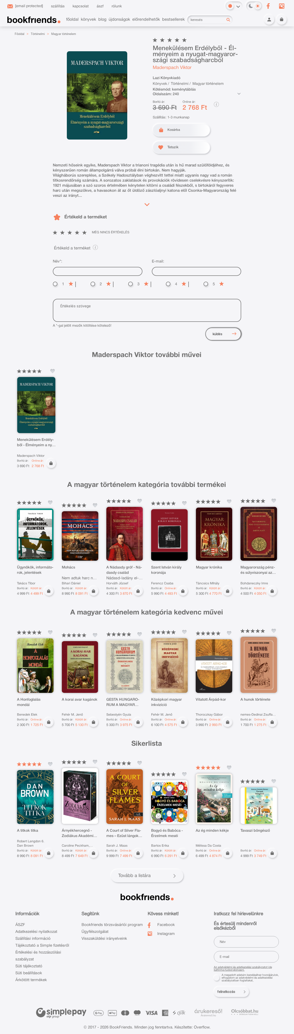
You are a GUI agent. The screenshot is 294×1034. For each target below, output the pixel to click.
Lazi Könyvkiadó (166, 78)
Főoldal (19, 34)
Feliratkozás (226, 992)
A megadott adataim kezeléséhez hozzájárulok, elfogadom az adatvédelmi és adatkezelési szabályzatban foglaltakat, (250, 978)
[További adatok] (239, 93)
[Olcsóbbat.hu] (244, 1012)
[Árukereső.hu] (208, 1011)
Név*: (57, 261)
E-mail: (158, 261)
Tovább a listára (134, 876)
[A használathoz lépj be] (52, 371)
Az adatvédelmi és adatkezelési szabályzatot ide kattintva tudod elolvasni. (243, 968)
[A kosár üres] (282, 19)
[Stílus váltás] (230, 6)
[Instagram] (282, 6)
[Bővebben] (147, 203)
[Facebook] (268, 6)
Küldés (217, 334)
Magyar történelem (63, 34)
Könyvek (160, 84)
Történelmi (38, 34)
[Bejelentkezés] (269, 19)
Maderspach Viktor (172, 68)
